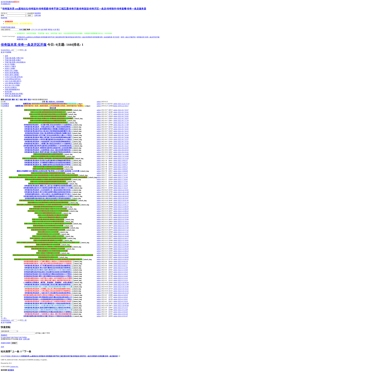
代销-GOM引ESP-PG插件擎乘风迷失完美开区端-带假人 (48, 122)
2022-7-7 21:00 (123, 177)
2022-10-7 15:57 (123, 139)
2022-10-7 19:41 (123, 112)
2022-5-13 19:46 (123, 219)
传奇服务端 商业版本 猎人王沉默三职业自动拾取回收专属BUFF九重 (48, 286)
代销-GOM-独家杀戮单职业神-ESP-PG (48, 213)
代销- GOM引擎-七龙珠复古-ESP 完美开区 (48, 167)
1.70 (32, 29)
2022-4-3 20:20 (123, 297)
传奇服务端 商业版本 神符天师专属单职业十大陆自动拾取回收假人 (48, 303)
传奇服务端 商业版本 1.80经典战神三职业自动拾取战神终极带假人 (48, 141)
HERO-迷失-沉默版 (12, 75)
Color (4, 337)
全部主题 (7, 99)
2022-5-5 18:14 (123, 274)
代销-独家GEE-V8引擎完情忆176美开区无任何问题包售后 (48, 202)
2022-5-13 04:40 (123, 247)
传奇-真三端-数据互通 (13, 96)
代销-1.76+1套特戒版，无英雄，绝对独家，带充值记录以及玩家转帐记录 (48, 158)
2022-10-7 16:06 (123, 137)
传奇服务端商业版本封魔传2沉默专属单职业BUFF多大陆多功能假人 (48, 270)
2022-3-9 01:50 (123, 314)
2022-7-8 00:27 (123, 165)
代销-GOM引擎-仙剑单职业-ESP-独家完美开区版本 (48, 120)
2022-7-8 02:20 (123, 162)
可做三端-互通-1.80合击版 (15, 62)
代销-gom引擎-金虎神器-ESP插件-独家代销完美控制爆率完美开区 (48, 179)
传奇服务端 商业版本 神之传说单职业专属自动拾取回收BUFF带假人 (48, 274)
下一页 (24, 50)
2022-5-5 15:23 (123, 280)
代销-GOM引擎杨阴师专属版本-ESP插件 (52, 217)
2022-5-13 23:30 (123, 217)
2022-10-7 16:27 (123, 133)
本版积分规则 (5, 343)
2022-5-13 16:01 (123, 240)
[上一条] (14, 351)
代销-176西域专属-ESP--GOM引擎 (48, 244)
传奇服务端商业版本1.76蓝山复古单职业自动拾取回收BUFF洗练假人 (48, 263)
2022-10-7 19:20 (123, 114)
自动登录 (30, 13)
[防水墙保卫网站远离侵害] (119, 356)
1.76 (35, 29)
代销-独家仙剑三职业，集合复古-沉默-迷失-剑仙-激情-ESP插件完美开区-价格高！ (48, 200)
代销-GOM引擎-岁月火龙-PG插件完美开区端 (48, 221)
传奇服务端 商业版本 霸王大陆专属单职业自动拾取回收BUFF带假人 (48, 276)
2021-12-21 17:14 (123, 104)
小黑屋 (12, 356)
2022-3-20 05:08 (123, 303)
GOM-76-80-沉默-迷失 (14, 77)
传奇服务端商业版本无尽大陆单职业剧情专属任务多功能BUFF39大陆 (48, 188)
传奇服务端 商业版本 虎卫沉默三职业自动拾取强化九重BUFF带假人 (48, 135)
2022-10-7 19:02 (123, 116)
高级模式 (4, 335)
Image (8, 337)
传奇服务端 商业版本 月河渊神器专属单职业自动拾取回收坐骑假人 (48, 162)
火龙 (54, 29)
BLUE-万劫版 (10, 64)
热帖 (21, 99)
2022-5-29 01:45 (123, 200)
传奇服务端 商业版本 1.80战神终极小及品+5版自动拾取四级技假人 (48, 150)
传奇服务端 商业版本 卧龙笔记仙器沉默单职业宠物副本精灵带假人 (48, 160)
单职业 (50, 29)
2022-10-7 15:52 (123, 141)
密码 (2, 15)
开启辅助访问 (5, 4)
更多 (29, 99)
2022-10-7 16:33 (123, 131)
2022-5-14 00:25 (123, 211)
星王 (58, 29)
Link (12, 337)
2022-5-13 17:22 (123, 230)
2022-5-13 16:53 (123, 234)
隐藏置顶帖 (27, 104)
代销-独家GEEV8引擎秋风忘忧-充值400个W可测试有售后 (48, 211)
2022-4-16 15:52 (123, 291)
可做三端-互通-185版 (13, 60)
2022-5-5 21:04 (123, 268)
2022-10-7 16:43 (123, 129)
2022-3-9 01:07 (123, 316)
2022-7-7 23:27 (123, 173)
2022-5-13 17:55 (123, 226)
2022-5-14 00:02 (123, 213)
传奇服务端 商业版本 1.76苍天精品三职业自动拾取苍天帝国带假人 (48, 291)
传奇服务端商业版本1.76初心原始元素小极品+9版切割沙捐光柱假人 (48, 280)
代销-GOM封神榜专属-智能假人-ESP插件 (48, 240)
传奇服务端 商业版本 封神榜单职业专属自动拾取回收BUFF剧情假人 (48, 312)
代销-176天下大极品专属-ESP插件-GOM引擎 (48, 236)
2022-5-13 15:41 (123, 242)
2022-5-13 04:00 (123, 257)
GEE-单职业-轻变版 (12, 83)
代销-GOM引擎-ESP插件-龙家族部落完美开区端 (48, 173)
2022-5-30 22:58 (123, 192)
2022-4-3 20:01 (123, 299)
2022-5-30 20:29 (123, 196)
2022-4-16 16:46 (123, 286)
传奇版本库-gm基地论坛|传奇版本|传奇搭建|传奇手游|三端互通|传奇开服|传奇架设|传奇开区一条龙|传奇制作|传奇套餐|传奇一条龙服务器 (64, 37)
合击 (42, 29)
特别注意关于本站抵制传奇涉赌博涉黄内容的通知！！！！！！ (54, 104)
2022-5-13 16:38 (123, 236)
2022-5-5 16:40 (123, 276)
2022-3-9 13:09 (123, 310)
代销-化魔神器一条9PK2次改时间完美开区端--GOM (48, 238)
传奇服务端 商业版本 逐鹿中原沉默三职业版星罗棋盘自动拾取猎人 (48, 152)
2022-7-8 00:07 (123, 169)
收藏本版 (20, 39)
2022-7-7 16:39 (123, 186)
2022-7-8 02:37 (123, 160)
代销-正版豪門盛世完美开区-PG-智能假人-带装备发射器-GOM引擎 (48, 247)
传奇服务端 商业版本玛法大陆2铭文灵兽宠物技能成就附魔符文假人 (48, 131)
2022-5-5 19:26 (123, 272)
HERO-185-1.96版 (11, 70)
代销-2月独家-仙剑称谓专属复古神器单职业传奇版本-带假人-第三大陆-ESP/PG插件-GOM (48, 242)
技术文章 (8, 91)
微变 (45, 29)
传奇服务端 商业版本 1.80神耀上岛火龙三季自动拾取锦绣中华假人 (48, 289)
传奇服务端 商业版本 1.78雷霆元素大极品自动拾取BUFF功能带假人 (48, 143)
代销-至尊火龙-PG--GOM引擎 (48, 232)
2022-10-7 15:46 (123, 143)
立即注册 (37, 15)
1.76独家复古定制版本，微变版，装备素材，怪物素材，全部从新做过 (48, 282)
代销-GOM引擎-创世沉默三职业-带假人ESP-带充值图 (48, 114)
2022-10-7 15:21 (123, 146)
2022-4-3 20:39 (123, 295)
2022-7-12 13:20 (123, 158)
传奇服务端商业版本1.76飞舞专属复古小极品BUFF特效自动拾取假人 (48, 261)
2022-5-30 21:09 (123, 194)
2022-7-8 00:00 (123, 171)
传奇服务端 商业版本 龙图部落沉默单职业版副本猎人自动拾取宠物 (48, 148)
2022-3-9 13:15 (123, 308)
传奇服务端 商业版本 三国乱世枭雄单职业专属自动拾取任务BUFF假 (48, 310)
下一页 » (4, 318)
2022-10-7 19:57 (123, 110)
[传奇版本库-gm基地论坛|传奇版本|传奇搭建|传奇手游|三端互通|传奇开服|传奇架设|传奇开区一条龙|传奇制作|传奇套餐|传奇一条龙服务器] (73, 8)
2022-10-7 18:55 (123, 118)
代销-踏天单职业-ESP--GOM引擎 (48, 234)
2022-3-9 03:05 (123, 312)
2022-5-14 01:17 (123, 204)
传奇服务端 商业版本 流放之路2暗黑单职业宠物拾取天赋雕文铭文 (48, 133)
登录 (20, 339)
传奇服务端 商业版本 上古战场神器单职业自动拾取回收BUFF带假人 (48, 299)
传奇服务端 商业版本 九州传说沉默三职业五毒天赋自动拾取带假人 (48, 284)
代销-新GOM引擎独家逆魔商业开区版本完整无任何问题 (48, 183)
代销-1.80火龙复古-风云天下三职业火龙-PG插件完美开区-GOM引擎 (48, 223)
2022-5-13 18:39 (123, 223)
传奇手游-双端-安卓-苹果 (14, 94)
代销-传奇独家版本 (12, 89)
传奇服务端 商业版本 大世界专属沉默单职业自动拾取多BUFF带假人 (48, 139)
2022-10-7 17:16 (123, 122)
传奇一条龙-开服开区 (128, 37)
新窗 (2, 99)
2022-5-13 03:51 (123, 259)
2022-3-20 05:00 (123, 305)
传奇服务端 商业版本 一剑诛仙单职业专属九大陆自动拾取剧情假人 (48, 127)
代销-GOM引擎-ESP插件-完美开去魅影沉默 (48, 169)
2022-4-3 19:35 (123, 301)
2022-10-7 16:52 (123, 127)
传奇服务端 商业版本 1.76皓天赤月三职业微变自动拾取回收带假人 (48, 293)
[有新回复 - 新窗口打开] (1, 110)
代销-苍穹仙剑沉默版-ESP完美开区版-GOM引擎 (48, 230)
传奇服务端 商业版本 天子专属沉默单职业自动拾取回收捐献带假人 (48, 265)
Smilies (24, 337)
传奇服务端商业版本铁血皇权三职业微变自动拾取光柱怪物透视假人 (48, 272)
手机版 (7, 356)
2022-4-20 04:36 (123, 282)
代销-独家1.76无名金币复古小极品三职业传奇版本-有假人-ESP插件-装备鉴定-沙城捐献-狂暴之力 (48, 259)
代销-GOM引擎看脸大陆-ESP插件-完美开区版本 (48, 156)
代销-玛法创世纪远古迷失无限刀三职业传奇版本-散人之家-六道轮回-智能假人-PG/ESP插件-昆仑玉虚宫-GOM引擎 (53, 255)
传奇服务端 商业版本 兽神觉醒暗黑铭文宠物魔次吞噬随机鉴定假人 (48, 129)
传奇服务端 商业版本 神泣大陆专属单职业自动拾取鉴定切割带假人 (48, 268)
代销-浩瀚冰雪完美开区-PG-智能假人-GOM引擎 (48, 249)
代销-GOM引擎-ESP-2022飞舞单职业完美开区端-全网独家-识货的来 (48, 110)
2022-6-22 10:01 (123, 190)
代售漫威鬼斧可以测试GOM (48, 257)
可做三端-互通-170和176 (14, 58)
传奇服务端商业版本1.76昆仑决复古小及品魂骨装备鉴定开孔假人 (48, 194)
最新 (13, 99)
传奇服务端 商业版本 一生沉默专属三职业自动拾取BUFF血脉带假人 (48, 125)
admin (99, 101)
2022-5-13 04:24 (123, 251)
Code (20, 337)
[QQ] (3, 356)
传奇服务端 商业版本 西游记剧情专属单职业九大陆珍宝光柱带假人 (48, 308)
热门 (17, 99)
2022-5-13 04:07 (123, 255)
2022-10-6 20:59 (123, 148)
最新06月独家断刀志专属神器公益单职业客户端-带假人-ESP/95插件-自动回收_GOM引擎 (48, 171)
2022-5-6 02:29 (123, 261)
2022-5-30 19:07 (123, 198)
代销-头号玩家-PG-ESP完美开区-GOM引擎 (48, 226)
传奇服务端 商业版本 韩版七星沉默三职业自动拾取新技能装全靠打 (48, 137)
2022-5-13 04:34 (123, 249)
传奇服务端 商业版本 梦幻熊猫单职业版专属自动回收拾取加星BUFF (48, 297)
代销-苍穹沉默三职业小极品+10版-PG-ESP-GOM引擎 (48, 209)
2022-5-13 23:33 (123, 215)
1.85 (38, 29)
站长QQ (16, 2)
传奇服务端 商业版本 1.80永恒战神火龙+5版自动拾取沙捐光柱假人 (48, 190)
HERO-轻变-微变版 (12, 72)
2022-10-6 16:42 (123, 152)
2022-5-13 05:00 (123, 244)
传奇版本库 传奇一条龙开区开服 (148, 37)
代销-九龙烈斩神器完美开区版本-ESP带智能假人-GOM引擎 (48, 228)
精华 (25, 99)
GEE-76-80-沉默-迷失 (13, 81)
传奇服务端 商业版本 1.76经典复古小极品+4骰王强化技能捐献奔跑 (48, 314)
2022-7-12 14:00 (123, 156)
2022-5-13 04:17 (123, 253)
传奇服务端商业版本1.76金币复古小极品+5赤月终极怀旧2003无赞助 (48, 278)
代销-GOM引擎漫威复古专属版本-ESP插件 (53, 215)
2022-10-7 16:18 (123, 135)
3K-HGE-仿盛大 (11, 87)
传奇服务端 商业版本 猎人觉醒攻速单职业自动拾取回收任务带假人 (48, 165)
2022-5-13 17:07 (123, 232)
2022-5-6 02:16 (123, 263)
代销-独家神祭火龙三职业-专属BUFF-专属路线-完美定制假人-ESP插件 (48, 118)
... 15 (11, 50)
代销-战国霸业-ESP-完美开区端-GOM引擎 (53, 251)
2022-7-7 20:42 (123, 179)
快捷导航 (4, 18)
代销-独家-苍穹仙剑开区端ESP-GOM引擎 (48, 207)
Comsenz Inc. (14, 366)
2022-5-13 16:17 (123, 238)
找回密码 (37, 13)
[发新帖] (8, 52)
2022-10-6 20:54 (123, 150)
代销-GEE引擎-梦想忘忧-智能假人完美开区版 (48, 219)
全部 (6, 56)
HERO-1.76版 (10, 66)
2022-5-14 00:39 (123, 209)
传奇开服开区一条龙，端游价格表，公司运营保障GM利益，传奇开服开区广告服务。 (54, 106)
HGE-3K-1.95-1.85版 (12, 85)
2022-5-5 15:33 (123, 278)
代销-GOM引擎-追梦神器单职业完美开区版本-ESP (48, 112)
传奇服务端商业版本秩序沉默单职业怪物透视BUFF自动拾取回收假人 (48, 146)
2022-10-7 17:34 (123, 120)
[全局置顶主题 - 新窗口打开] (5, 104)
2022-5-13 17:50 (123, 228)
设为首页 (4, 2)
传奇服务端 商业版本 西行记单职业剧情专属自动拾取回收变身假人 (48, 192)
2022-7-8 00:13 (123, 167)
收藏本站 (10, 2)
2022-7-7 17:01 (123, 181)
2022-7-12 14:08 (123, 154)
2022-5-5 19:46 (123, 270)
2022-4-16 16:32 (123, 289)
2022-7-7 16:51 (123, 183)
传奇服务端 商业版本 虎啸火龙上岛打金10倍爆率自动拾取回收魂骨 (48, 186)
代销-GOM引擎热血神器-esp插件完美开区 (48, 154)
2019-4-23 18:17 (123, 106)
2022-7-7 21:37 (123, 175)
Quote (16, 337)
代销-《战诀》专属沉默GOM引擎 (48, 253)
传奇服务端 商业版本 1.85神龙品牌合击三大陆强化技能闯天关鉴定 (48, 301)
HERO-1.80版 (10, 68)
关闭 (2, 347)
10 (9, 50)
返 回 (2, 52)
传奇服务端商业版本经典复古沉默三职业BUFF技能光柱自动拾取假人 (48, 316)
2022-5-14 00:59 (123, 207)
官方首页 (116, 37)
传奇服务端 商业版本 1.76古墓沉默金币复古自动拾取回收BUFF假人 (48, 305)
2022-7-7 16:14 (123, 188)
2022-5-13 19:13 (123, 221)
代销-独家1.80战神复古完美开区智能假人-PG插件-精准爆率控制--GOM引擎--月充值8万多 (48, 204)
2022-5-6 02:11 (123, 265)
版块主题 (53, 108)
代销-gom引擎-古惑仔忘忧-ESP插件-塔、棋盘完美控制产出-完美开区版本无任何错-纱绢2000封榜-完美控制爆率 (48, 177)
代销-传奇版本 (19, 23)
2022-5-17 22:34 (123, 202)
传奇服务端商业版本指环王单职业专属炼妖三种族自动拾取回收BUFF (48, 295)
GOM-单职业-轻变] (13, 79)
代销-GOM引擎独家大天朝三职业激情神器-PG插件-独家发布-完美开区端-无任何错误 (48, 175)
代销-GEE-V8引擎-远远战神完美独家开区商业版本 (48, 116)
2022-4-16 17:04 (123, 284)
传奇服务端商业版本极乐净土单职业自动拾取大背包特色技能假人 (48, 198)
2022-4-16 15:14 (123, 293)
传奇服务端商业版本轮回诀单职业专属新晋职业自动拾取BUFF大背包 (48, 196)
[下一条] (26, 351)
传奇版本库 (9, 21)
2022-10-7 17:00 (123, 125)
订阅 (25, 39)
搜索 (21, 29)
